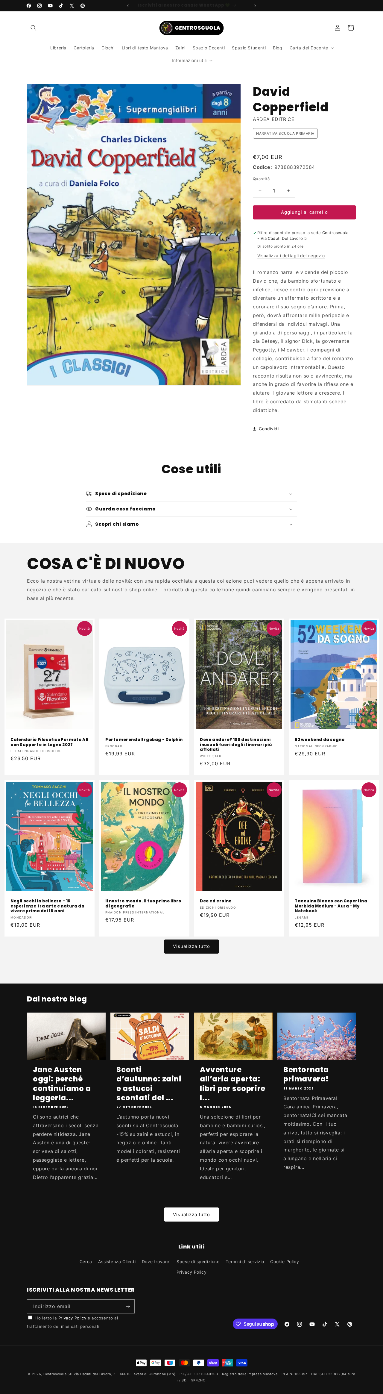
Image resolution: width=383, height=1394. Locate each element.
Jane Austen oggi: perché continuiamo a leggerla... (62, 1083)
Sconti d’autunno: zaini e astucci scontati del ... (149, 1083)
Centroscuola (54, 1374)
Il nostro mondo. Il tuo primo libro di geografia (143, 904)
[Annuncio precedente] (127, 5)
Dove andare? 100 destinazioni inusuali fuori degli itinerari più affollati (236, 745)
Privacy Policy (191, 1272)
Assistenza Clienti (117, 1261)
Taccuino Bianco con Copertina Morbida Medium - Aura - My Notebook (331, 906)
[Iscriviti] (127, 1306)
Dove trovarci (156, 1261)
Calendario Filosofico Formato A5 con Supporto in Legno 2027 (49, 742)
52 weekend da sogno (319, 740)
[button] (33, 27)
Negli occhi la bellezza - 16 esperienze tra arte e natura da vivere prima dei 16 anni (47, 906)
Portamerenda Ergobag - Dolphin (144, 740)
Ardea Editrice (273, 119)
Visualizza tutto (191, 946)
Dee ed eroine (216, 901)
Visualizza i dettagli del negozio (291, 255)
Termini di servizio (245, 1261)
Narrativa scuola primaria (285, 133)
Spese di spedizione (198, 1261)
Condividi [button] (269, 428)
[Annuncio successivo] (255, 5)
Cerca (86, 1261)
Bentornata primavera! (306, 1074)
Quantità (261, 178)
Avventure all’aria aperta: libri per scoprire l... (232, 1083)
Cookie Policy (284, 1261)
